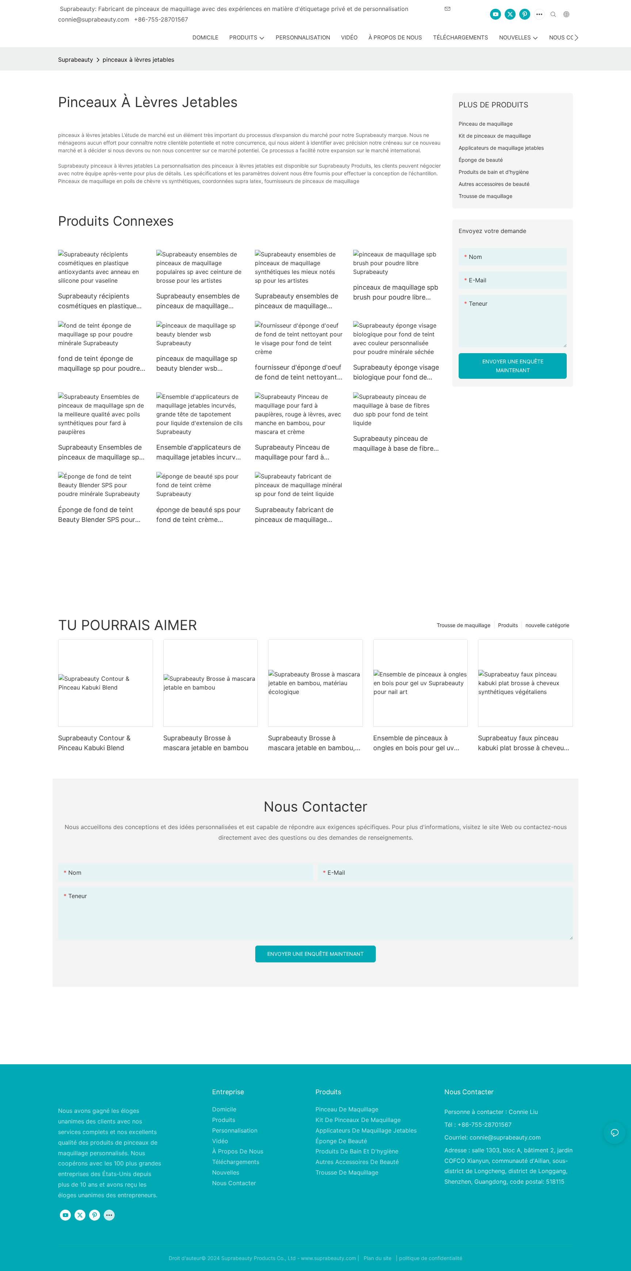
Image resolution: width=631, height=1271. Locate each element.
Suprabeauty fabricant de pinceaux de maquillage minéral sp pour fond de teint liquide (294, 515)
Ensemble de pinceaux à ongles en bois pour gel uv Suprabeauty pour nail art (413, 743)
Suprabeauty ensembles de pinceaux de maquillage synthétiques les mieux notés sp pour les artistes (296, 301)
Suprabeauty (75, 59)
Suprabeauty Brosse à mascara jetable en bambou (205, 743)
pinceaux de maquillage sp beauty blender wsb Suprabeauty (196, 364)
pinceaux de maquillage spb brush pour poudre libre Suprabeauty (395, 292)
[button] (576, 37)
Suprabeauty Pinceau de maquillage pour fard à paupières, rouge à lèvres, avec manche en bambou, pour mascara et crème (294, 452)
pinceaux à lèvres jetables (138, 59)
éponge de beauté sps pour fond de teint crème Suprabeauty (198, 515)
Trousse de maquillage (463, 625)
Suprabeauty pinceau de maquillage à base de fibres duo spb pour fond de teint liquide (395, 444)
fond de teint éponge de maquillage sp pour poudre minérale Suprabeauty (99, 364)
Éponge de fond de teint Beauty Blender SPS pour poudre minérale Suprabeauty (96, 515)
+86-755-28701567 (161, 19)
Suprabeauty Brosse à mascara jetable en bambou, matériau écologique (311, 743)
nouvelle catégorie (547, 625)
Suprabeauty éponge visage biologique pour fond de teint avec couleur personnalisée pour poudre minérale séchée (396, 372)
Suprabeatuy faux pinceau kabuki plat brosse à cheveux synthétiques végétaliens (522, 743)
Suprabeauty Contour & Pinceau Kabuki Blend (94, 743)
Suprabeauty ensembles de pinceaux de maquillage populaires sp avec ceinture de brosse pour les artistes (198, 301)
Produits (508, 625)
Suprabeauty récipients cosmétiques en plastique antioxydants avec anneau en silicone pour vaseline (98, 301)
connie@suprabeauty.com (505, 1137)
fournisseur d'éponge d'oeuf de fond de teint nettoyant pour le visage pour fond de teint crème (298, 372)
